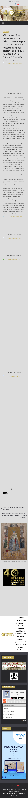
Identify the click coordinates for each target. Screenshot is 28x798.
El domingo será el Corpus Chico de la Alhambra (13, 508)
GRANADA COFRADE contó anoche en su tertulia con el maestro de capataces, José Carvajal (13, 515)
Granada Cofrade (18, 60)
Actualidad (5, 31)
